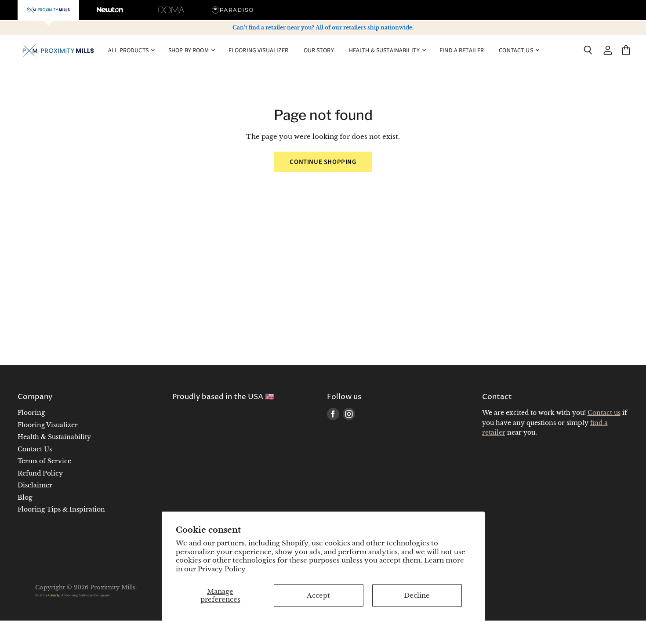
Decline (417, 595)
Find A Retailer (461, 50)
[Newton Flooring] (110, 10)
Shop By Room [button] (189, 50)
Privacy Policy (222, 569)
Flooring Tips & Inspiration (61, 509)
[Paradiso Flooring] (233, 10)
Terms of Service (44, 461)
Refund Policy (40, 473)
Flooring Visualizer (259, 50)
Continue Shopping (323, 162)
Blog (25, 497)
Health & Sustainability (54, 437)
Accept (318, 595)
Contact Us (35, 449)
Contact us (604, 413)
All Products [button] (129, 50)
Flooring (31, 413)
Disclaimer (35, 485)
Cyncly (53, 595)
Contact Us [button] (516, 50)
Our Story (319, 50)
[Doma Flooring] (171, 10)
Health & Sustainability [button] (385, 50)
